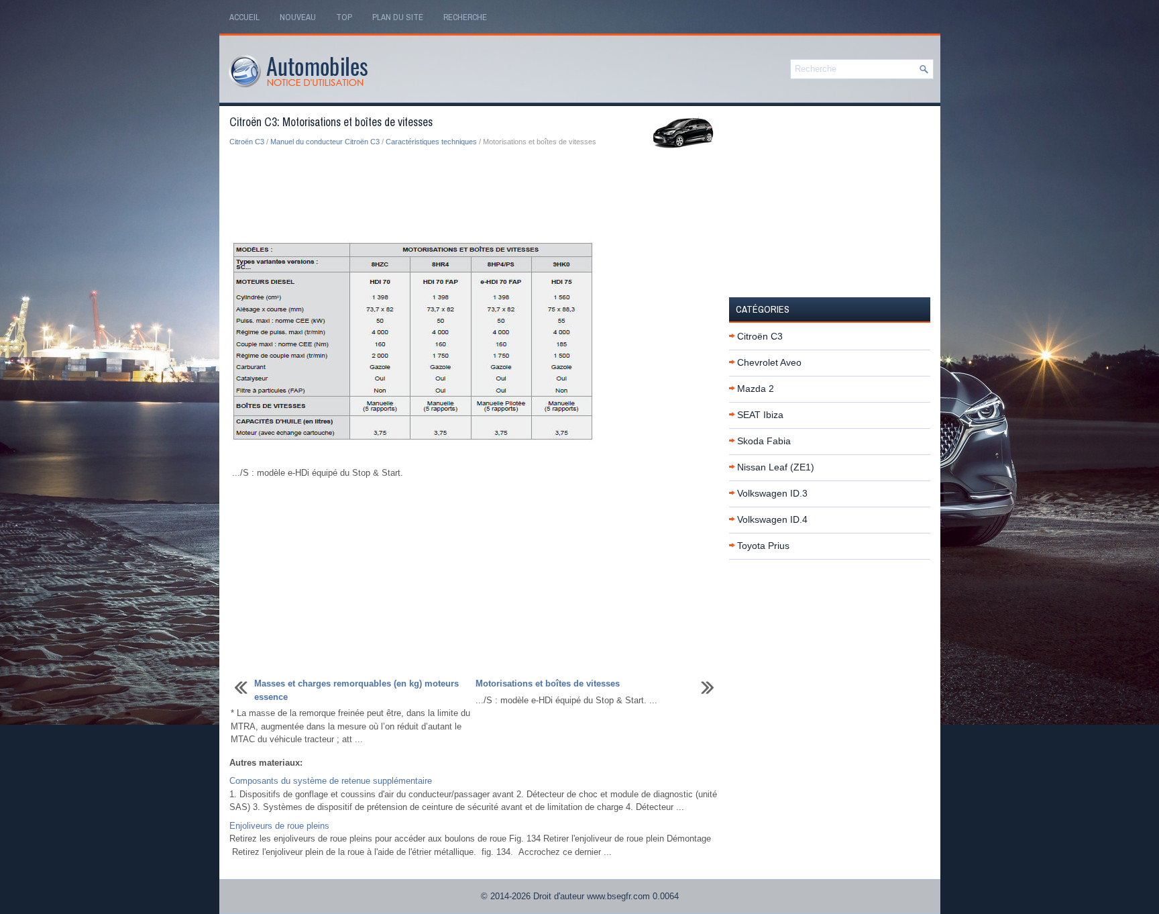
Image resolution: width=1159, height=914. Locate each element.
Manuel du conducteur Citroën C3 (325, 142)
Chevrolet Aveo (769, 362)
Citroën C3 (246, 142)
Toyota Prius (763, 545)
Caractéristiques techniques (431, 142)
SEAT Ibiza (760, 414)
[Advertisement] (474, 194)
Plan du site (397, 17)
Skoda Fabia (764, 441)
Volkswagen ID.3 (772, 493)
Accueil (244, 17)
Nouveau (298, 17)
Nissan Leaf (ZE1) (775, 467)
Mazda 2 (755, 388)
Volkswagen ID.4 (772, 519)
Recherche (465, 17)
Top (344, 17)
